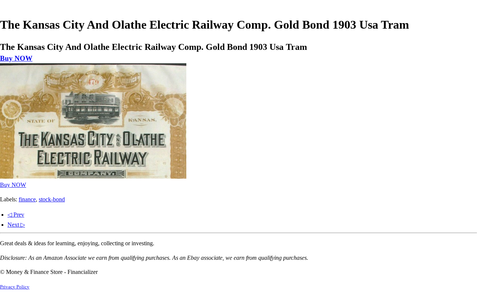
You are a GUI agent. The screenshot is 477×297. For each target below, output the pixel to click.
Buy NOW (16, 58)
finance (27, 199)
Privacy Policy (14, 287)
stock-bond (52, 199)
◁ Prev (15, 214)
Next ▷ (16, 224)
